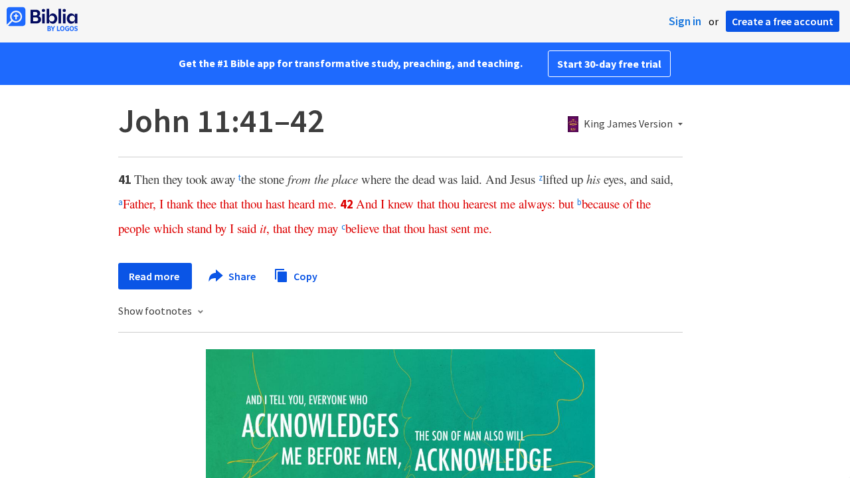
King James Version (628, 124)
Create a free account (782, 21)
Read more (155, 276)
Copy (304, 275)
